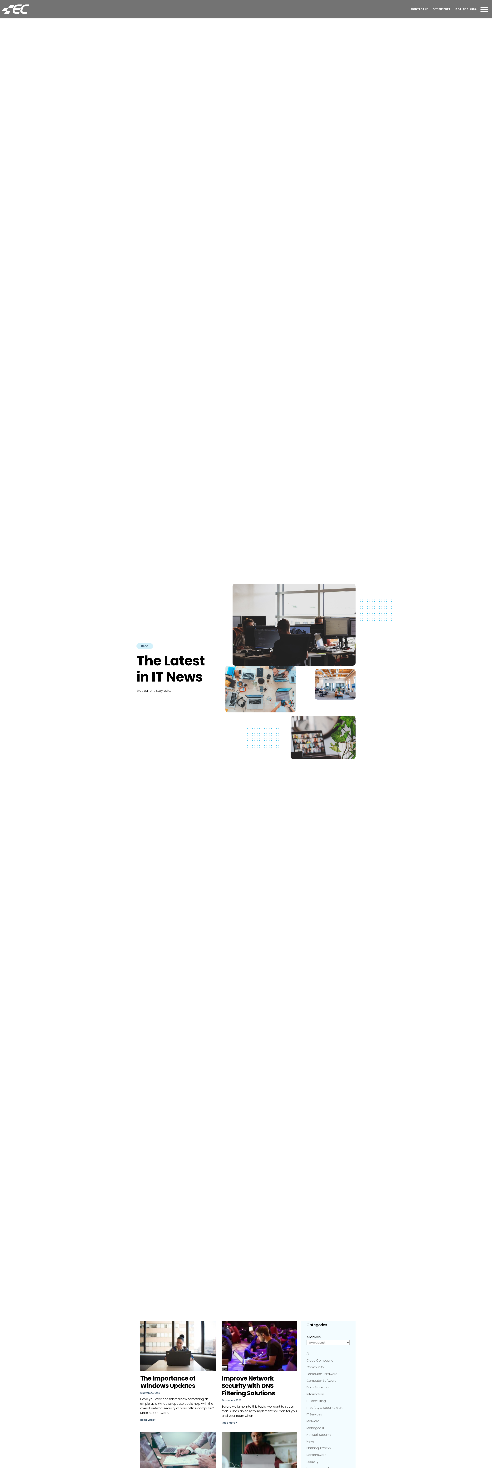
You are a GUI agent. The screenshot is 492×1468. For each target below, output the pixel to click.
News (310, 1441)
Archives (314, 1337)
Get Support (441, 9)
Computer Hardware (322, 1374)
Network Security (319, 1435)
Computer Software (321, 1380)
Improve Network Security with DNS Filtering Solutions (248, 1385)
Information (315, 1394)
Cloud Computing (320, 1360)
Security (312, 1462)
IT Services (314, 1414)
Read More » (147, 1420)
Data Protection (318, 1387)
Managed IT (315, 1428)
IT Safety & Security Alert (324, 1407)
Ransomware (316, 1455)
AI (308, 1353)
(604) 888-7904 (466, 9)
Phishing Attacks (319, 1448)
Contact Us (419, 9)
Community (315, 1367)
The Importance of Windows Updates (167, 1382)
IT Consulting (316, 1401)
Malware (313, 1421)
